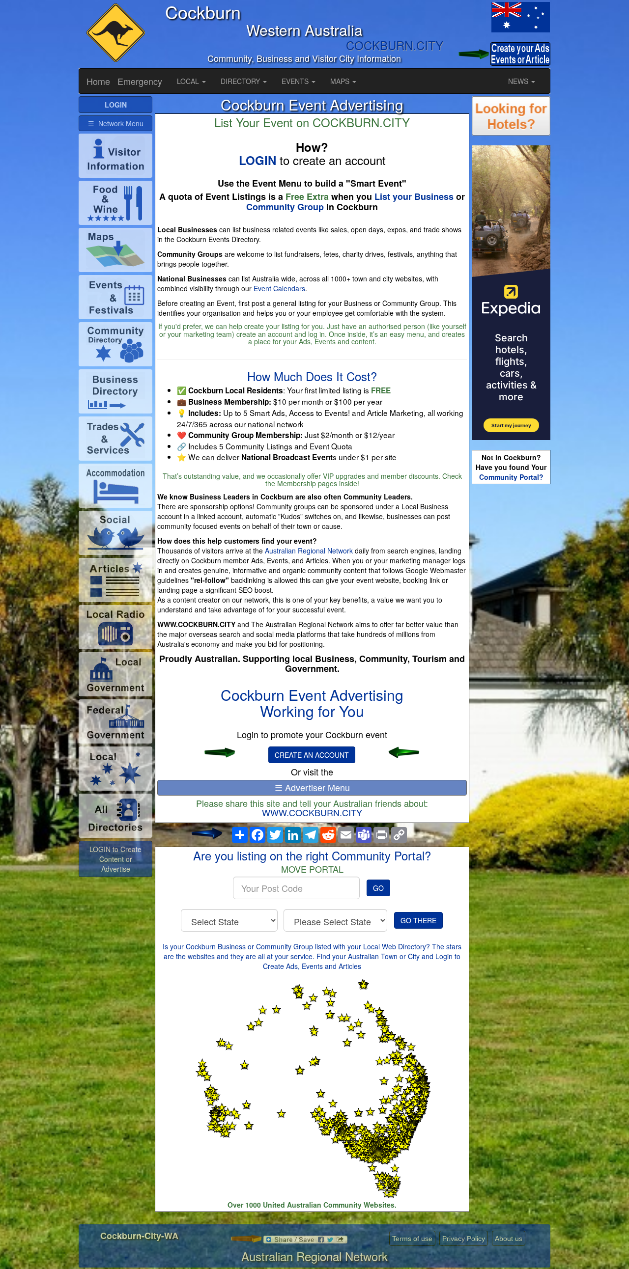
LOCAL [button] (189, 81)
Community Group (285, 206)
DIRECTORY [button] (241, 81)
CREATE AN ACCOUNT (312, 755)
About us (508, 1238)
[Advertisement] (511, 641)
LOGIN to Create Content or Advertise (115, 859)
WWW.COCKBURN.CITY (312, 812)
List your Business (414, 196)
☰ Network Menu (115, 123)
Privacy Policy (463, 1238)
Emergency (139, 81)
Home (98, 81)
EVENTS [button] (296, 81)
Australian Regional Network (309, 550)
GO (378, 888)
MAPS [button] (340, 81)
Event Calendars (279, 288)
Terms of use (412, 1238)
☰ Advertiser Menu (312, 787)
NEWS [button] (519, 81)
